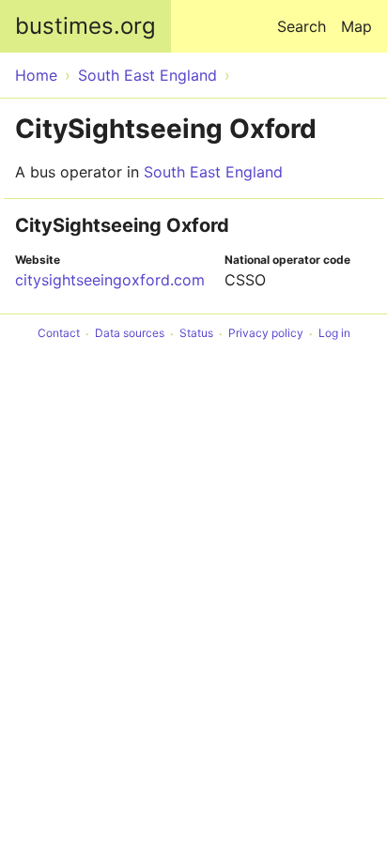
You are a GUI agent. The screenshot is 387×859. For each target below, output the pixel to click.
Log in (334, 334)
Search (301, 26)
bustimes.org (85, 25)
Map (356, 26)
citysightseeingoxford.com (110, 279)
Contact (59, 334)
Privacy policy (265, 334)
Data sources (129, 334)
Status (196, 334)
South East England (213, 171)
